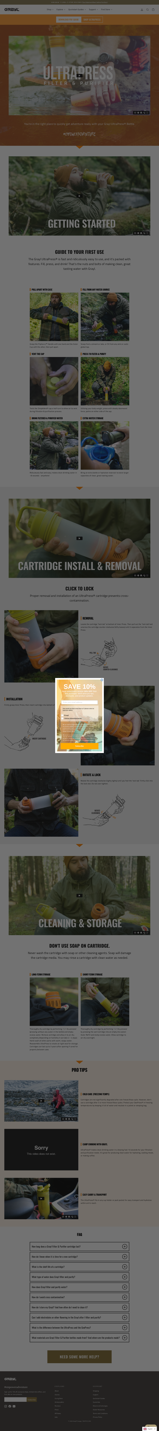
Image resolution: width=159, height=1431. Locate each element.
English (150, 1429)
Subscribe (79, 746)
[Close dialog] (102, 680)
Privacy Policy (90, 735)
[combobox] (149, 1429)
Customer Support (88, 740)
